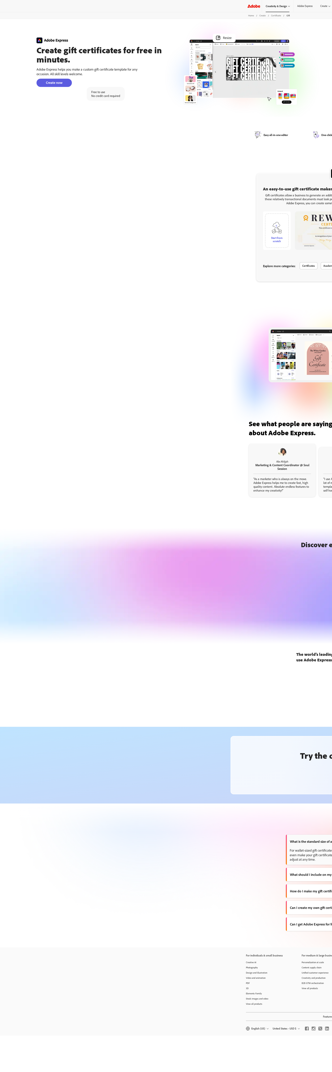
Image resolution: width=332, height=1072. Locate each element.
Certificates (308, 265)
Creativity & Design (276, 6)
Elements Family (254, 993)
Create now (54, 82)
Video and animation (256, 977)
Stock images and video (257, 998)
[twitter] (320, 1028)
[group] (282, 470)
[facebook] (307, 1028)
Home (251, 15)
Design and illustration (256, 972)
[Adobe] (254, 6)
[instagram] (313, 1028)
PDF (248, 983)
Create (262, 15)
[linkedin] (327, 1028)
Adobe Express (305, 6)
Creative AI (251, 962)
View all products (254, 1003)
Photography (252, 967)
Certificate (276, 15)
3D (247, 988)
